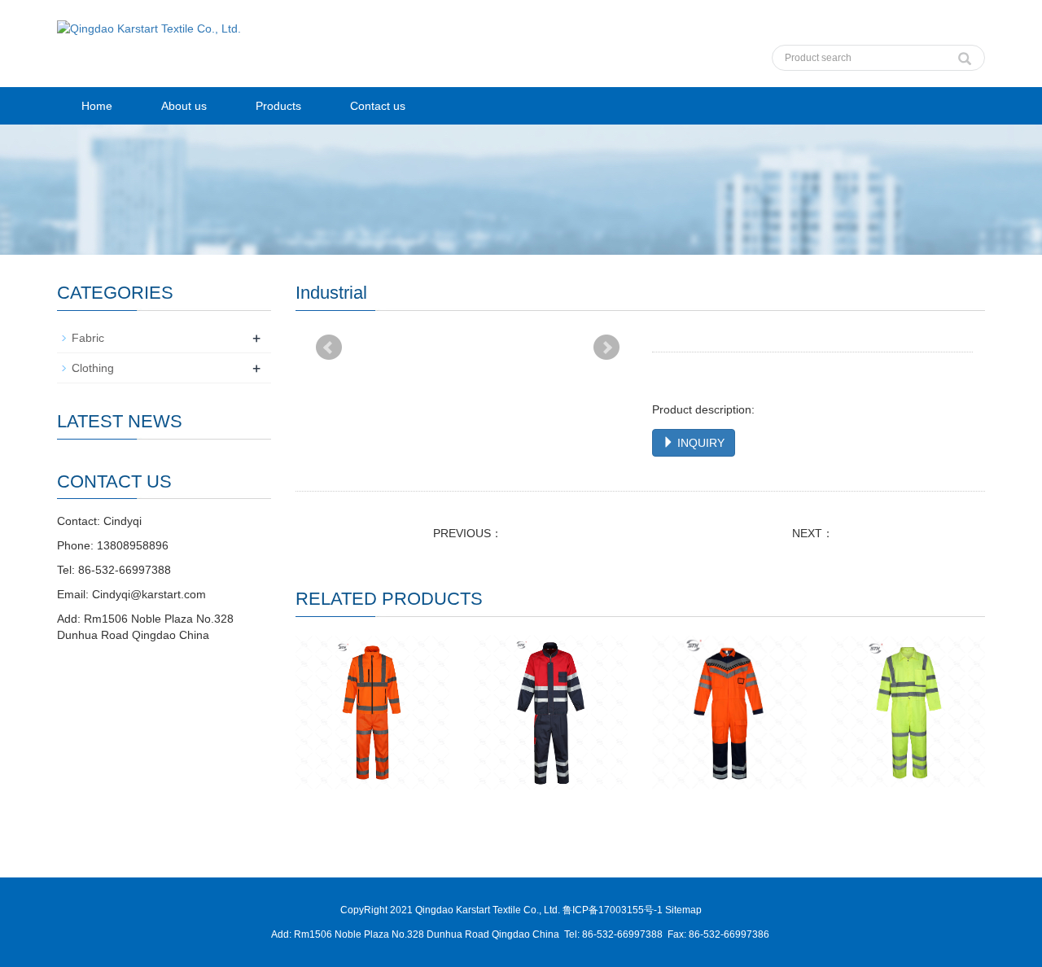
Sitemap (683, 910)
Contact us (377, 105)
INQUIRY (699, 442)
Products (278, 105)
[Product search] (964, 54)
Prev (329, 348)
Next (606, 348)
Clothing (93, 367)
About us (184, 105)
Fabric (88, 337)
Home (96, 105)
